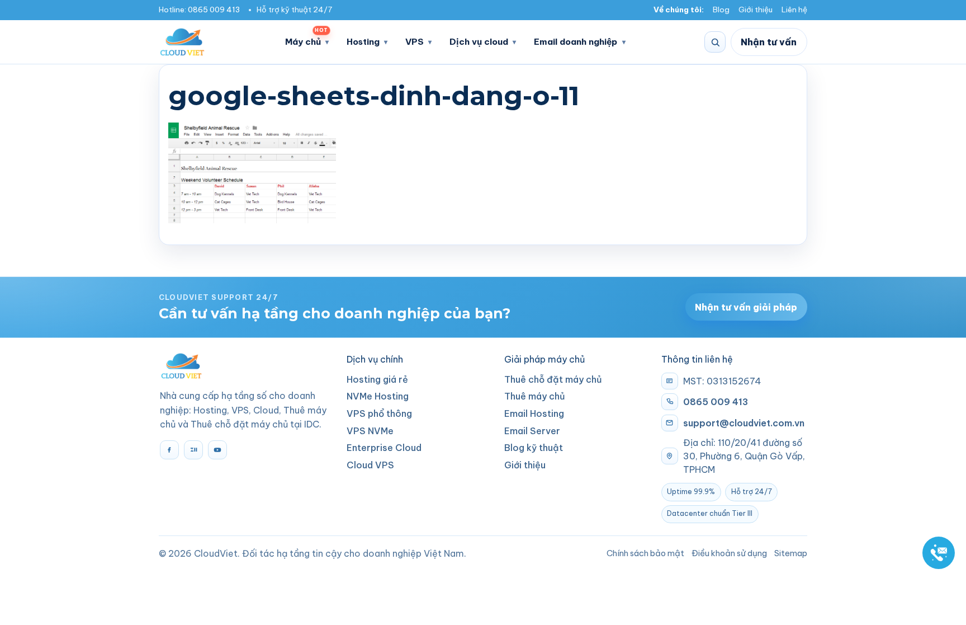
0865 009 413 (214, 10)
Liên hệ (794, 10)
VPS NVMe (370, 430)
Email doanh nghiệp (575, 41)
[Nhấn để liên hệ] (938, 553)
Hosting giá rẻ (377, 379)
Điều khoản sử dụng (729, 553)
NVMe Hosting (378, 396)
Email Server (532, 430)
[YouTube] (217, 449)
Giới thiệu (755, 10)
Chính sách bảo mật (645, 553)
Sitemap (790, 553)
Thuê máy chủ (534, 396)
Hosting (363, 41)
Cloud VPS (370, 465)
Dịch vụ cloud (478, 41)
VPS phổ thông (379, 413)
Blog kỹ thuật (533, 447)
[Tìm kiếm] (715, 42)
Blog (721, 10)
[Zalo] (193, 449)
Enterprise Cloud (384, 447)
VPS (414, 41)
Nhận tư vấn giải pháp (746, 307)
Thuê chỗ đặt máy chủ (553, 379)
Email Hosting (534, 413)
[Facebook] (169, 449)
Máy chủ (306, 38)
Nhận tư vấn (769, 42)
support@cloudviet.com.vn (743, 423)
